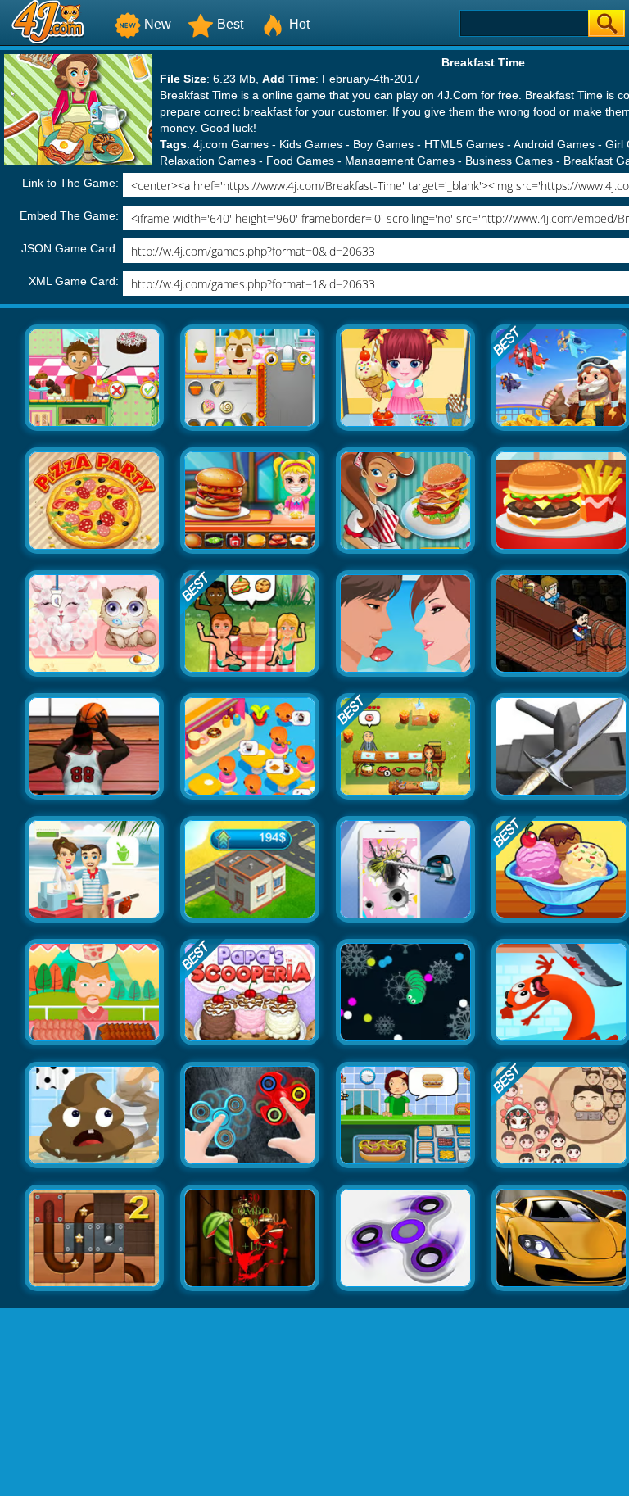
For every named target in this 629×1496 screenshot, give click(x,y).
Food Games (300, 160)
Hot (299, 24)
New (157, 24)
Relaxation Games (208, 160)
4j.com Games (231, 144)
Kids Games (310, 144)
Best (230, 24)
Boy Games (383, 144)
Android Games (554, 144)
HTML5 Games (464, 144)
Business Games (509, 160)
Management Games (400, 160)
